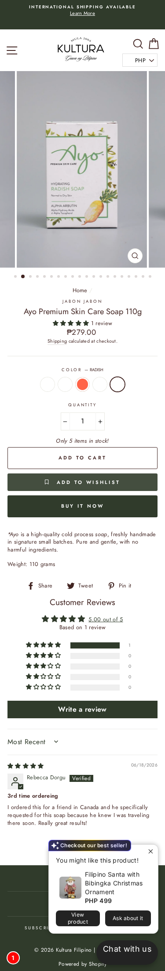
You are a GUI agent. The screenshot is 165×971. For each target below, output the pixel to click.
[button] (72, 323)
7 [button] (59, 277)
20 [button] (151, 277)
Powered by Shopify (82, 964)
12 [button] (94, 277)
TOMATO (83, 384)
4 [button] (38, 277)
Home (80, 290)
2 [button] (23, 277)
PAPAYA (65, 384)
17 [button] (130, 277)
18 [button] (137, 277)
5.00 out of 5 (105, 619)
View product (78, 918)
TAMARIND (47, 384)
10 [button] (80, 277)
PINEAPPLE (100, 384)
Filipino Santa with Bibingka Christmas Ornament (114, 883)
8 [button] (66, 277)
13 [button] (101, 277)
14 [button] (108, 277)
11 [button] (87, 277)
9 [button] (73, 277)
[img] (25, 766)
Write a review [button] (82, 709)
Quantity (82, 405)
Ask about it (128, 918)
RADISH (117, 384)
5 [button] (45, 277)
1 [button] (16, 277)
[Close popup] (150, 852)
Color (82, 370)
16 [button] (123, 277)
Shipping (57, 341)
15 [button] (116, 277)
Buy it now (82, 505)
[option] (82, 10)
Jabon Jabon (82, 301)
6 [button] (52, 277)
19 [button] (144, 277)
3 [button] (31, 277)
